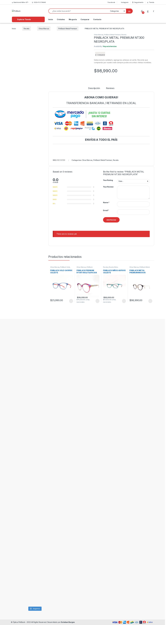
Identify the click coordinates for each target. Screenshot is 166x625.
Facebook (111, 2)
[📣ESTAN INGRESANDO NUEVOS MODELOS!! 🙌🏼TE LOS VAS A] (16, 369)
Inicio (50, 19)
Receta (26, 29)
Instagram (124, 2)
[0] (141, 11)
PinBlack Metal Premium (67, 29)
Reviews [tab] (110, 88)
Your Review (108, 187)
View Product (70, 301)
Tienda (151, 2)
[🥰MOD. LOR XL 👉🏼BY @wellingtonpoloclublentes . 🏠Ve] (52, 355)
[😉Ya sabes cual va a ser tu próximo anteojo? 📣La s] (40, 369)
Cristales (61, 19)
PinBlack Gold (65, 267)
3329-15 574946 (40, 2)
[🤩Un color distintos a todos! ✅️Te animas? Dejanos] (16, 546)
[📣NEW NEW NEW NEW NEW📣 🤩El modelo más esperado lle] (40, 444)
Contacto (97, 19)
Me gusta (73, 19)
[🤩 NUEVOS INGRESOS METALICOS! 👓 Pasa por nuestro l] (16, 463)
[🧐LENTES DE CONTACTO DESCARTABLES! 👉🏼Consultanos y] (40, 550)
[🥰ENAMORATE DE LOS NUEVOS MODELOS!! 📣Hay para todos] (28, 354)
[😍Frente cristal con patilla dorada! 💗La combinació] (28, 549)
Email (106, 210)
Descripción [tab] (94, 88)
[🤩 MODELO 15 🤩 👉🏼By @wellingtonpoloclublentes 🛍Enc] (52, 561)
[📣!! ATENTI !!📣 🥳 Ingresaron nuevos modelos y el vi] (28, 444)
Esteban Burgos (68, 622)
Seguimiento (138, 2)
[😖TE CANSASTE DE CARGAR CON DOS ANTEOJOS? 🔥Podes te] (52, 457)
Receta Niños (113, 267)
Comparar (85, 19)
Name (106, 202)
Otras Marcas (44, 29)
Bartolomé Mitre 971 (21, 2)
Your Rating (108, 180)
